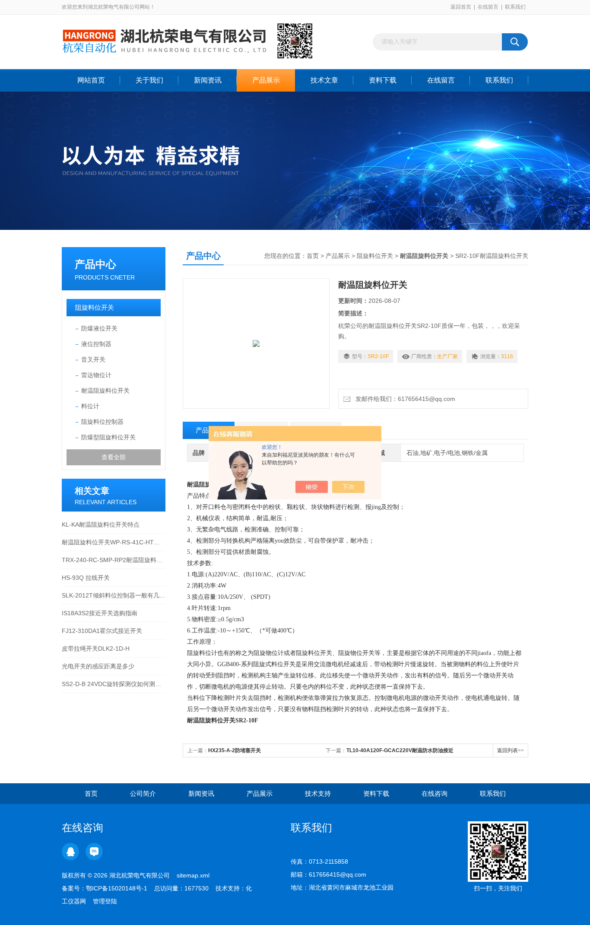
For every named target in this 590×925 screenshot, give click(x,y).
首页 (313, 255)
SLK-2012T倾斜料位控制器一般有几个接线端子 (113, 595)
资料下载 (383, 80)
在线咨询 (434, 793)
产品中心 (95, 264)
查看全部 (114, 457)
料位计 (90, 406)
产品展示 (266, 80)
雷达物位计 (96, 375)
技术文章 (324, 80)
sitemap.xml (193, 875)
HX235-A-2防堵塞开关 (234, 750)
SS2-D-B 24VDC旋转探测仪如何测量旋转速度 (113, 683)
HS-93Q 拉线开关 (86, 577)
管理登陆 (105, 901)
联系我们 (515, 7)
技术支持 (318, 793)
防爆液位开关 (99, 328)
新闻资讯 (208, 80)
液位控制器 (96, 343)
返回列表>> (510, 750)
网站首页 (91, 80)
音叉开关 (93, 359)
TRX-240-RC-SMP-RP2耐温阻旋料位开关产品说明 (113, 559)
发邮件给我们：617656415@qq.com (403, 398)
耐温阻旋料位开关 (105, 390)
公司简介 (143, 793)
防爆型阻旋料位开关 (108, 437)
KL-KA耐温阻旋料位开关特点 (101, 524)
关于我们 (149, 80)
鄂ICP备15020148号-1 (116, 888)
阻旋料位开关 (94, 307)
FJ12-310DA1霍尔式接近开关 (102, 630)
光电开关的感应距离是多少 (98, 666)
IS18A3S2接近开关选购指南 (99, 613)
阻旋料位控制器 (102, 421)
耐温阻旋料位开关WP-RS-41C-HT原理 (113, 542)
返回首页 (460, 7)
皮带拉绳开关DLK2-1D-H (96, 648)
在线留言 (488, 7)
